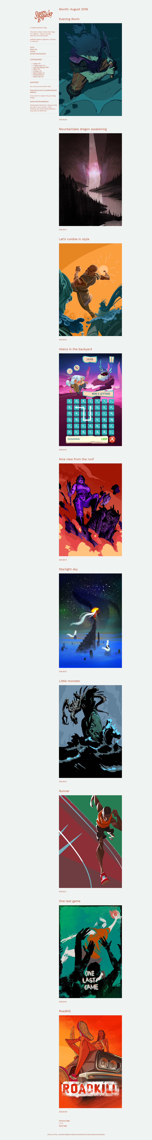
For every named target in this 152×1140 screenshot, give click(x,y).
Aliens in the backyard (75, 349)
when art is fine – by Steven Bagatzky (59, 1134)
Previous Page (64, 1121)
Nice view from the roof (76, 459)
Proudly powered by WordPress (95, 1134)
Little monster (69, 681)
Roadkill (65, 1011)
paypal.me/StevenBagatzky (39, 101)
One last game (69, 901)
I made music (38, 65)
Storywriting (37, 74)
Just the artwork (39, 67)
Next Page (63, 1126)
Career (35, 63)
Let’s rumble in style (74, 239)
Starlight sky (68, 569)
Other (35, 69)
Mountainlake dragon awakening (83, 129)
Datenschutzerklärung (78, 1134)
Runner (64, 791)
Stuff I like (37, 76)
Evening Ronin (69, 19)
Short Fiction (37, 73)
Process (36, 71)
